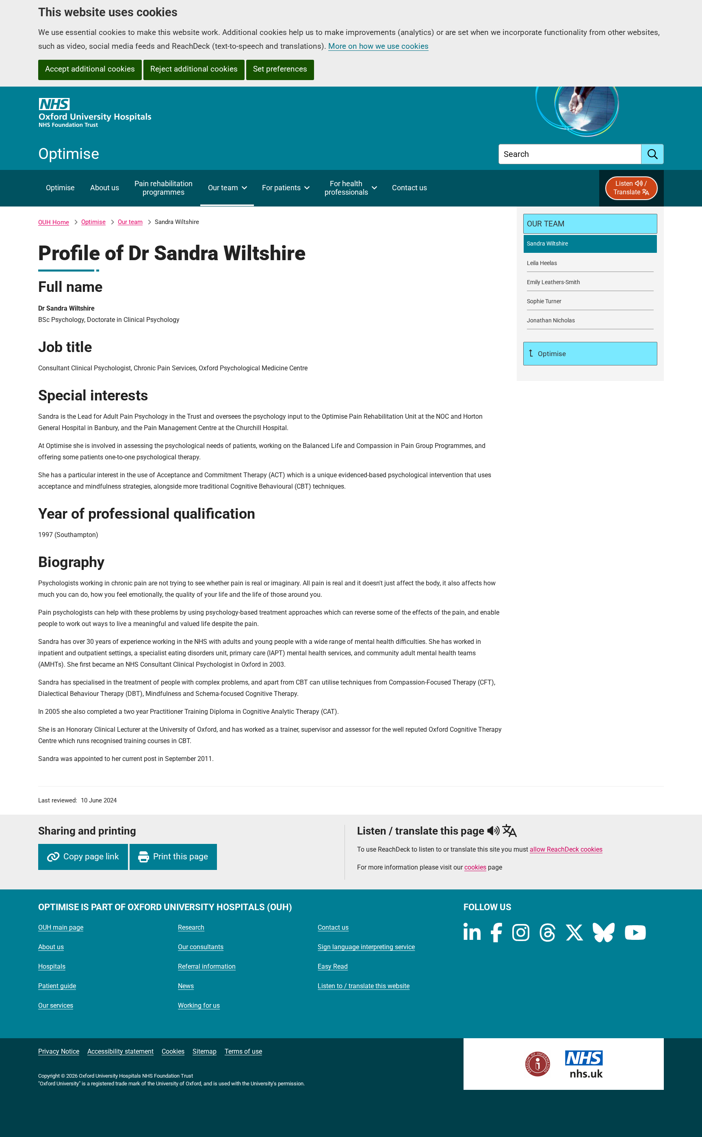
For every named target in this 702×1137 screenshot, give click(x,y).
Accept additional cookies (90, 69)
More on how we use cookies (378, 46)
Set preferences (280, 69)
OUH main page (60, 927)
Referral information (207, 966)
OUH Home (53, 222)
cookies (475, 867)
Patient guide (57, 986)
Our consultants (200, 947)
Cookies (173, 1051)
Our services (55, 1005)
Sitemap (205, 1051)
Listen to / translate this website (364, 986)
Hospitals (51, 966)
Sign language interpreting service (366, 947)
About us (51, 947)
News (186, 986)
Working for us (199, 1005)
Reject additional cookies (194, 69)
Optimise (93, 222)
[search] (652, 154)
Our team (130, 222)
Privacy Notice (58, 1051)
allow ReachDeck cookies (566, 849)
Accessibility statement (120, 1051)
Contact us (333, 927)
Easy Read (333, 966)
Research (191, 927)
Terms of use (243, 1051)
